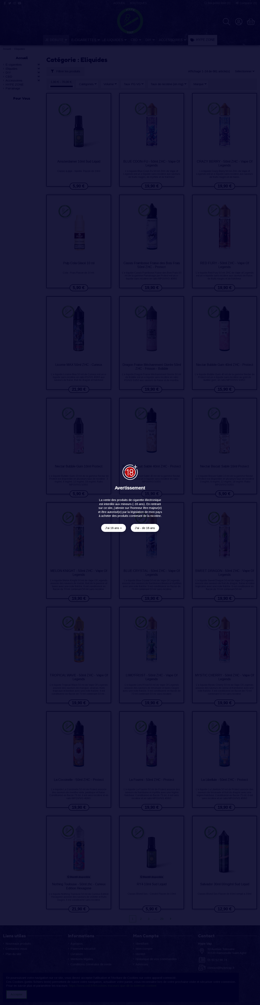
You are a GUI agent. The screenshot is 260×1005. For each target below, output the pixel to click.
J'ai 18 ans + (113, 528)
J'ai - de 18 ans (145, 528)
